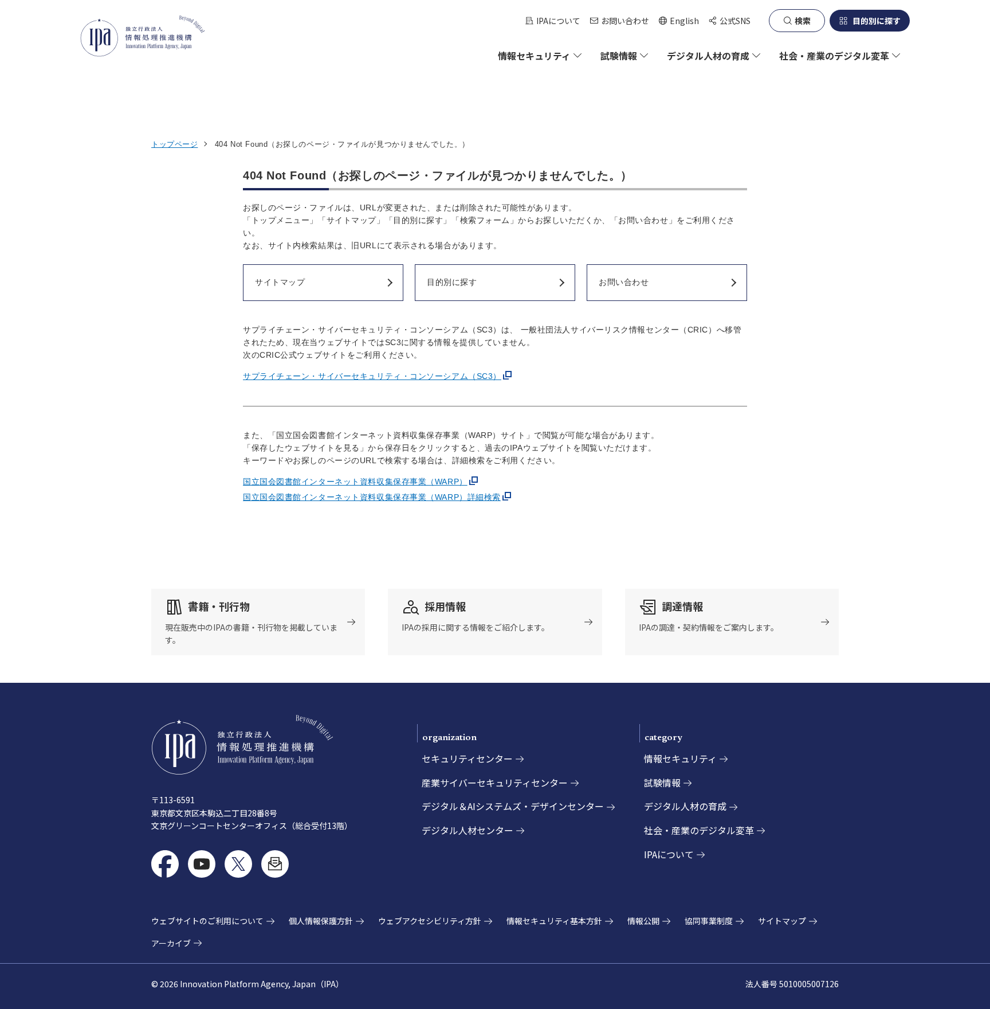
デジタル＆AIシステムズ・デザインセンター (513, 806)
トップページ (174, 144)
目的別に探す (876, 20)
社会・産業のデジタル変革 (699, 830)
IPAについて (558, 20)
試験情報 (662, 782)
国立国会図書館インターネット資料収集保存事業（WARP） (355, 481)
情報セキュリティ (680, 758)
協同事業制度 (709, 920)
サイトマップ (782, 920)
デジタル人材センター (467, 830)
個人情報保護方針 (321, 920)
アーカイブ (171, 943)
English (678, 21)
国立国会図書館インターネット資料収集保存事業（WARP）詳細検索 (372, 497)
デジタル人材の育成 (685, 806)
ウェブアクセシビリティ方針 (429, 920)
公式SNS (735, 20)
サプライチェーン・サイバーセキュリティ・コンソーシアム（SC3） (372, 376)
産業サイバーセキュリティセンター (495, 782)
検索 (803, 20)
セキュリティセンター (467, 758)
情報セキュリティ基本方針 (554, 920)
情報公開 (643, 920)
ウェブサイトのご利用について (207, 920)
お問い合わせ (625, 20)
